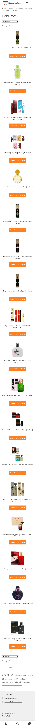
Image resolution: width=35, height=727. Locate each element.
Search (17, 724)
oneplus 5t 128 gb (20, 678)
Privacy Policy (9, 694)
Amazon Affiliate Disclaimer (13, 702)
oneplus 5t (8, 675)
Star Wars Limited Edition (16, 685)
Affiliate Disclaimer (11, 698)
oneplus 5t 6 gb (18, 675)
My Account (6, 724)
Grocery (11, 8)
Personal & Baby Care (21, 8)
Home (6, 8)
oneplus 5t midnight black (13, 682)
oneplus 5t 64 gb (8, 679)
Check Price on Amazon (17, 56)
